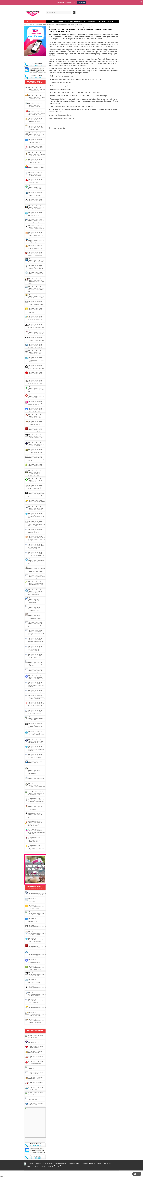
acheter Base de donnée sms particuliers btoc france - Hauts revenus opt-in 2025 (35, 128)
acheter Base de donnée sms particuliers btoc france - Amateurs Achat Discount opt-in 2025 (36, 113)
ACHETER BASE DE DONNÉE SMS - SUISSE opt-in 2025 (35, 1083)
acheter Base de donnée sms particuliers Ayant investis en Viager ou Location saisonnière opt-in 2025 (36, 289)
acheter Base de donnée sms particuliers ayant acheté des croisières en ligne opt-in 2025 (35, 677)
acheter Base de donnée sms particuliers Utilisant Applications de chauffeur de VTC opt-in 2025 (36, 326)
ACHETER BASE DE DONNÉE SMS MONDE (35, 1031)
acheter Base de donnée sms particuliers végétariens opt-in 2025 (36, 691)
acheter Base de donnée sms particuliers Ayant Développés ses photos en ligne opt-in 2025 (36, 444)
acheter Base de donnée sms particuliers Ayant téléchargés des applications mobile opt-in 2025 (36, 260)
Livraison (31, 1163)
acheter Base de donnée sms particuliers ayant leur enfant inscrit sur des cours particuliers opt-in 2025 (36, 494)
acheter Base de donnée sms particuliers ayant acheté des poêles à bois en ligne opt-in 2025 (36, 670)
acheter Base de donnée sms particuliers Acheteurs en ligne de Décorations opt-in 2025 (35, 187)
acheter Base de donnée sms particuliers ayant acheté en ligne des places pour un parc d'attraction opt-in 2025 (36, 546)
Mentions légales (48, 1163)
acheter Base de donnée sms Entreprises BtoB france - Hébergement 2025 (37, 954)
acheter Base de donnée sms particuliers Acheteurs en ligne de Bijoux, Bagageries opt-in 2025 (36, 227)
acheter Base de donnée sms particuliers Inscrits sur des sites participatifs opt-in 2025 (35, 273)
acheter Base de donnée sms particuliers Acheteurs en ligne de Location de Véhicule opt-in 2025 (35, 318)
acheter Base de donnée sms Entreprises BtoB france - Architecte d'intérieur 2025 (37, 1021)
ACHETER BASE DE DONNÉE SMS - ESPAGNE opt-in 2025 (35, 1072)
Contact (38, 1163)
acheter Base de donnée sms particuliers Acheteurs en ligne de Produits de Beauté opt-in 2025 (36, 451)
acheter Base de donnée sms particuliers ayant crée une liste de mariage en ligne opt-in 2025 (36, 531)
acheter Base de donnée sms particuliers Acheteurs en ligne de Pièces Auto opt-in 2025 (35, 352)
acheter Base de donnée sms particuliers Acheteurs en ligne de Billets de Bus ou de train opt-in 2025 (36, 360)
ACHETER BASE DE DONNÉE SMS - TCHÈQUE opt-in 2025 (35, 1057)
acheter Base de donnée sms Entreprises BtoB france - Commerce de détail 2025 (37, 1014)
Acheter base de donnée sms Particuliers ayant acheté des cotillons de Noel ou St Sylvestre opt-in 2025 (35, 823)
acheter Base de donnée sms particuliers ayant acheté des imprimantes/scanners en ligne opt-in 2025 (35, 663)
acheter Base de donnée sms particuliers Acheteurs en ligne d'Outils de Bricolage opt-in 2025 (36, 429)
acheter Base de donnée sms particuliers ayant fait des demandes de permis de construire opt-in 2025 (35, 473)
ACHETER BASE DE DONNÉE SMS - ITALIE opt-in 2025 (35, 1098)
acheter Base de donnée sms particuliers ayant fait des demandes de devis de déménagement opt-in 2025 (35, 616)
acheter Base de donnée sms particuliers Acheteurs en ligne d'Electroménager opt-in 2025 (35, 174)
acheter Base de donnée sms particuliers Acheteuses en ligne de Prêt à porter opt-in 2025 (36, 403)
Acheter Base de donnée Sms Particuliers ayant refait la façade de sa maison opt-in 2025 (36, 778)
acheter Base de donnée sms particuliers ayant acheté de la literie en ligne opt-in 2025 (35, 656)
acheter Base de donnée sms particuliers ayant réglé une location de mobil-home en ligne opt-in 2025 (36, 684)
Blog (49, 1166)
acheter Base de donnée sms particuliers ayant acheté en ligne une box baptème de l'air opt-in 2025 (36, 561)
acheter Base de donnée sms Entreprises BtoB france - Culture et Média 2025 (37, 974)
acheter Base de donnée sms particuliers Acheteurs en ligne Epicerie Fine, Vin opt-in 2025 (35, 254)
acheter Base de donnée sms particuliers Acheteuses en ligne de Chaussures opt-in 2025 (35, 416)
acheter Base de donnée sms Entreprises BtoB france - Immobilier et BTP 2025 (37, 981)
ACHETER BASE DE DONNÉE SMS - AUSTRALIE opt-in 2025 (35, 1041)
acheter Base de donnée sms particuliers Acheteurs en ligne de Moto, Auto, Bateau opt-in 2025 (36, 220)
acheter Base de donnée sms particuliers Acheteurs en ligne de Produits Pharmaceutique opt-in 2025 (36, 389)
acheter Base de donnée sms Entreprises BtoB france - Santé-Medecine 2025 (37, 1001)
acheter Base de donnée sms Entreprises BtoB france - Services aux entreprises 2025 (37, 893)
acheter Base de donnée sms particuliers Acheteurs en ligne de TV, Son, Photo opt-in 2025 (36, 207)
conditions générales (61, 1163)
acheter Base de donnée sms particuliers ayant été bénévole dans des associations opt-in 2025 (36, 748)
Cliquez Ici (82, 2)
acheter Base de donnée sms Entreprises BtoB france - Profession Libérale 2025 (37, 946)
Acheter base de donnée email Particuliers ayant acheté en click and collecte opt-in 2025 (36, 793)
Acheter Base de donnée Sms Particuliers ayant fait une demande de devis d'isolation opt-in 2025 (36, 786)
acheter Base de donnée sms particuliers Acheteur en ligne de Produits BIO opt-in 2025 (36, 465)
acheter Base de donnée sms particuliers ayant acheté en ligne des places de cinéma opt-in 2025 (36, 554)
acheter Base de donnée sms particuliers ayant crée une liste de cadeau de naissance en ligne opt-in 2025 (36, 538)
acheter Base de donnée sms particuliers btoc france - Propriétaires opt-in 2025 (35, 105)
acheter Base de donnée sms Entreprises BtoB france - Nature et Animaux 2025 (37, 913)
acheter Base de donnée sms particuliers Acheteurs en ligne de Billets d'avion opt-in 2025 (35, 346)
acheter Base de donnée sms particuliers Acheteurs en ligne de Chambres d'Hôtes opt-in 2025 (36, 303)
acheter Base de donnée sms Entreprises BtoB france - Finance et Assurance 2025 (37, 968)
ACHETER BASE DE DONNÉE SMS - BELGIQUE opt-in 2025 (35, 1052)
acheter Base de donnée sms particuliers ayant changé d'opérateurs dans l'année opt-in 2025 (36, 734)
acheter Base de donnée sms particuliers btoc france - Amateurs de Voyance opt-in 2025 (36, 141)
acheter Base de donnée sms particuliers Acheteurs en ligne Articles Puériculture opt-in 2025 (35, 234)
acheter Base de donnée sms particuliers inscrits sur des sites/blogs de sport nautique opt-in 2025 (36, 632)
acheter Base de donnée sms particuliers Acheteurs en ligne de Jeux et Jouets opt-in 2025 (36, 240)
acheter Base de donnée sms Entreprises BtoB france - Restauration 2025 (37, 920)
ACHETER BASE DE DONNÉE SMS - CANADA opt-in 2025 (35, 1036)
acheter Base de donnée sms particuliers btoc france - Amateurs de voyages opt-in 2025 (36, 89)
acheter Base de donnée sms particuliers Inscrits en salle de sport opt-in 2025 (35, 480)
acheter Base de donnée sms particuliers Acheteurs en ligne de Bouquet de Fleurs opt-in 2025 (36, 332)
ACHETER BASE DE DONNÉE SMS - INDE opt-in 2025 (35, 1093)
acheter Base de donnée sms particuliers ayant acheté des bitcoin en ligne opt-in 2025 (35, 712)
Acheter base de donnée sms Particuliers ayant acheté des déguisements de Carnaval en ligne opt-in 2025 (36, 831)
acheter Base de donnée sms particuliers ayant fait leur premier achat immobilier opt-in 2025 (36, 741)
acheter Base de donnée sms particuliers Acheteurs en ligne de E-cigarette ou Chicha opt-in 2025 (35, 374)
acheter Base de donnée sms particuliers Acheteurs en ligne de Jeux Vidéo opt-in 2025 (36, 201)
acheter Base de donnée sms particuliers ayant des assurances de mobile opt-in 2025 (36, 762)
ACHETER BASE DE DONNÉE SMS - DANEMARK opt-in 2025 (35, 1046)
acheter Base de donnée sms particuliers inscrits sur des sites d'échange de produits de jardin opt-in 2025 (36, 584)
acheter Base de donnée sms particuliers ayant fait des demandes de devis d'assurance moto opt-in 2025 (36, 600)
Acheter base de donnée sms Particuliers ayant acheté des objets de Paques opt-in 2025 (36, 848)
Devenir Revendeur (40, 1166)
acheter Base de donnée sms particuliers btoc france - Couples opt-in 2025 (36, 167)
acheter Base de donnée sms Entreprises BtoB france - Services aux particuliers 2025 (37, 1007)
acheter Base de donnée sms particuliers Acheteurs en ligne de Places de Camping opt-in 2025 (36, 296)
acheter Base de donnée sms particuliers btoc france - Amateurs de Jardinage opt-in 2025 (36, 161)
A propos (98, 1163)
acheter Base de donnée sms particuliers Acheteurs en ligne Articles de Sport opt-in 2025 (35, 247)
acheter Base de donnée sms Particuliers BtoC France (35, 81)
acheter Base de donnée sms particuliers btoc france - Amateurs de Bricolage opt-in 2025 (36, 154)
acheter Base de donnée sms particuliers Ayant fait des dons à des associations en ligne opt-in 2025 (36, 704)
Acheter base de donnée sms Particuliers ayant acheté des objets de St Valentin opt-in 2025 (35, 839)
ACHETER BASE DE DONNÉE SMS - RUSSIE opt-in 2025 (35, 1088)
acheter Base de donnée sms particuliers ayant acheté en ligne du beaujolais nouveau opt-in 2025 (36, 697)
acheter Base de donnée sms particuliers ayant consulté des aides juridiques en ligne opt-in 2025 (35, 726)
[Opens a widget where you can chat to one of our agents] (136, 1174)
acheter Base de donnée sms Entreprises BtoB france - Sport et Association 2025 (37, 940)
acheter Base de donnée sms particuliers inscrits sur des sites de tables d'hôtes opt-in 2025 (36, 576)
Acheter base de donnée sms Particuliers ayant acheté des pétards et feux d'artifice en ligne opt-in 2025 (35, 807)
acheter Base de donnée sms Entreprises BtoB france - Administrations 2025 (37, 907)
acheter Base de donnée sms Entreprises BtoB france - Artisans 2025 (37, 900)
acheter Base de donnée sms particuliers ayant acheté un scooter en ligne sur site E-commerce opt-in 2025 (35, 648)
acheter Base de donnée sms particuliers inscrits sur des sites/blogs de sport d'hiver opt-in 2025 (36, 640)
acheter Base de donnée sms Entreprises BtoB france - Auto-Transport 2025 (37, 987)
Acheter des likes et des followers (60, 115)
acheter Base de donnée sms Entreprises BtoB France (35, 887)
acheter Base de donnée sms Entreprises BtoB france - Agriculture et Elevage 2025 (37, 933)
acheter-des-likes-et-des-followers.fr (61, 118)
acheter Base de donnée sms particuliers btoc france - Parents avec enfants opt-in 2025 (36, 134)
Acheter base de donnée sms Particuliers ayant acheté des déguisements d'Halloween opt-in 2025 (36, 815)
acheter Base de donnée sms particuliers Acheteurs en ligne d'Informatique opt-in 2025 (35, 194)
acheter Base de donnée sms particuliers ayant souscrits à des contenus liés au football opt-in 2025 (36, 515)
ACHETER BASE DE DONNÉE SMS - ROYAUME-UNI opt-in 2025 (35, 1062)
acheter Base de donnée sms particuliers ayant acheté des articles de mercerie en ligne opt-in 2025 (36, 624)
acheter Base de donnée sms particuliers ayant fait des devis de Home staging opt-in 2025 (36, 501)
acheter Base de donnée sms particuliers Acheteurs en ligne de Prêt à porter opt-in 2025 (36, 410)
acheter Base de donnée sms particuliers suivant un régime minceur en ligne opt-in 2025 (35, 487)
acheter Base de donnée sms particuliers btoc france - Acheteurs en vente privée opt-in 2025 (36, 97)
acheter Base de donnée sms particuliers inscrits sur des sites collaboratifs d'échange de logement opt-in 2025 (35, 592)
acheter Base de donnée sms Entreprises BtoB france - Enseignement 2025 (37, 926)
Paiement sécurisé (74, 1163)
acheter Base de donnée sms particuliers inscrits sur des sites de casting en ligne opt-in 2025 (36, 756)
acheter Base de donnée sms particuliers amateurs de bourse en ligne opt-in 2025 (36, 718)
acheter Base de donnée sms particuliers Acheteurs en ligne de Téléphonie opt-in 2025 (36, 214)
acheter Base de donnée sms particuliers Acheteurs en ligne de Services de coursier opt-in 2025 (36, 367)
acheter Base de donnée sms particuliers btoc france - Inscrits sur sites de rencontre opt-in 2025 (36, 147)
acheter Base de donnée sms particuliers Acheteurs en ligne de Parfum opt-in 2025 (36, 396)
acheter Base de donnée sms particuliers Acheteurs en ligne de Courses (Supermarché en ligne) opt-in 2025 (36, 437)
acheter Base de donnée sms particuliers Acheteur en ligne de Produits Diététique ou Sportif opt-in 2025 (36, 458)
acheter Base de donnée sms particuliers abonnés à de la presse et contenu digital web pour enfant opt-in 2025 (36, 524)
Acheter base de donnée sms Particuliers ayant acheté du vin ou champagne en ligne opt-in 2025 (36, 800)
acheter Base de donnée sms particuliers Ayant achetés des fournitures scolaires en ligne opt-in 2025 (36, 281)
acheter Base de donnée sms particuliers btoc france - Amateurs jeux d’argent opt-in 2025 (36, 120)
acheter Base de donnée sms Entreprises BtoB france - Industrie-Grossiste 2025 (37, 994)
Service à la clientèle (87, 1163)
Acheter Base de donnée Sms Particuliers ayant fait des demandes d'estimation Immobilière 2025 (35, 771)
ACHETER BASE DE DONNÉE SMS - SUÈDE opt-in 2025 (35, 1104)
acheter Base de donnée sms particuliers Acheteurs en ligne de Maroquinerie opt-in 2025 (35, 382)
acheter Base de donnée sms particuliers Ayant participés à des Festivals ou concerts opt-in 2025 (36, 267)
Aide (105, 1163)
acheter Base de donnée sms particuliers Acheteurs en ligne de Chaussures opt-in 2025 (35, 423)
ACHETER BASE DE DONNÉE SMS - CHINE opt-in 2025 (35, 1067)
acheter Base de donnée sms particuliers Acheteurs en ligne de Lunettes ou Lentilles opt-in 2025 (36, 339)
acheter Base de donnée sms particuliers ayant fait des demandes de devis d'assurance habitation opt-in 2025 (36, 608)
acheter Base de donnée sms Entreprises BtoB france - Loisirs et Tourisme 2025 (37, 961)
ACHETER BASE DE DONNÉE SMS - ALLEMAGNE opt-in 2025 (35, 1078)
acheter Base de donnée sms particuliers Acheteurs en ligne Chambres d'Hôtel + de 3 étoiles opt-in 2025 (35, 310)
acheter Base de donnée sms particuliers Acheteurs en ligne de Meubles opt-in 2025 (36, 181)
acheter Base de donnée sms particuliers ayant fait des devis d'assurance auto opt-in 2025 (35, 508)
